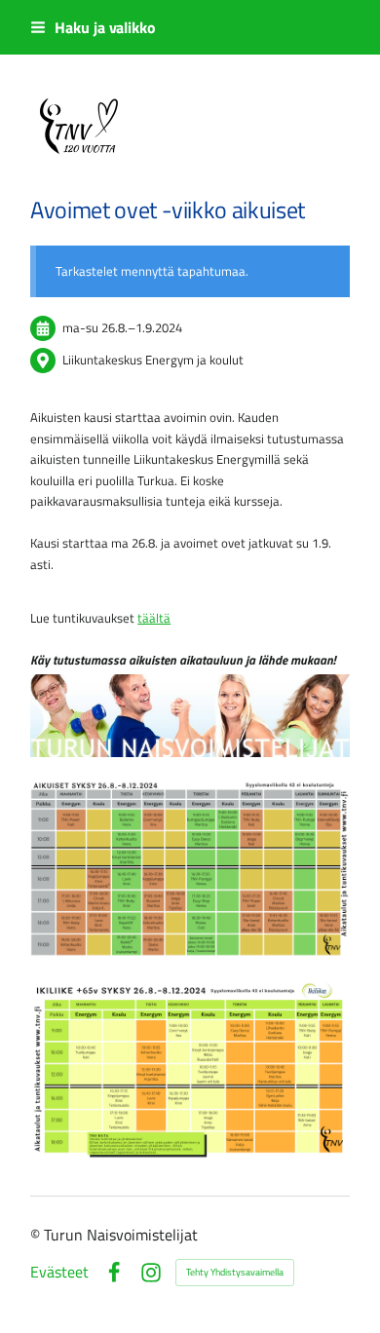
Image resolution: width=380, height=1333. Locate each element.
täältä (154, 618)
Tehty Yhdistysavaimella (235, 1272)
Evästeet (59, 1272)
